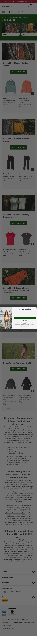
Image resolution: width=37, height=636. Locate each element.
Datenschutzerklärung (25, 326)
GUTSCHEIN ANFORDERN (24, 317)
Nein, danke (24, 320)
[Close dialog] (36, 308)
